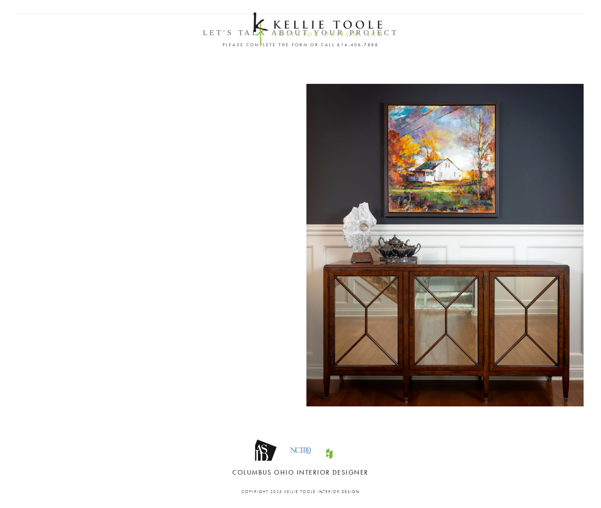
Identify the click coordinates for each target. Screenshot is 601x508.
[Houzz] (329, 453)
